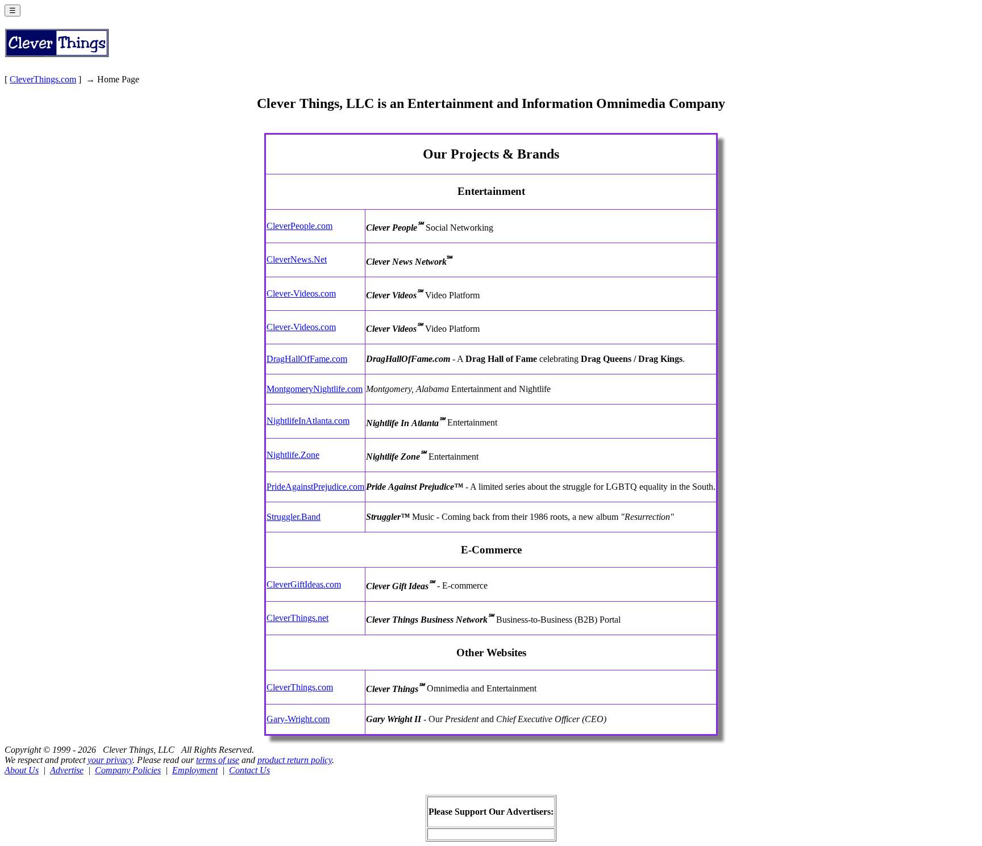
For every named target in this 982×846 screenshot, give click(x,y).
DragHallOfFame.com (307, 359)
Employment (195, 770)
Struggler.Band (294, 517)
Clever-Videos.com (301, 293)
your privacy (110, 760)
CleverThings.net (297, 618)
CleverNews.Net (297, 259)
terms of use (217, 760)
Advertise (67, 770)
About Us (22, 770)
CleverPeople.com (299, 226)
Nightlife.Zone (293, 455)
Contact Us (249, 770)
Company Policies (128, 770)
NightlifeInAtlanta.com (308, 421)
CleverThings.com (43, 79)
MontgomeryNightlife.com (315, 389)
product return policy (294, 760)
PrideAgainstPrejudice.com (315, 486)
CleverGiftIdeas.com (304, 584)
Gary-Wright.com (298, 719)
